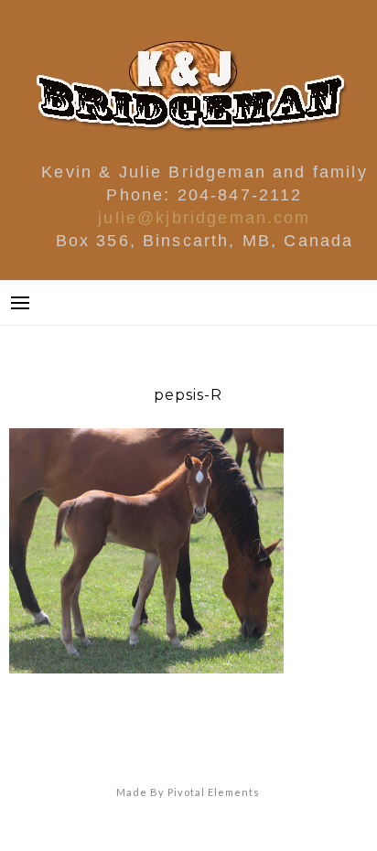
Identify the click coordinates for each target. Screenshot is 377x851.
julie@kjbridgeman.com (204, 218)
